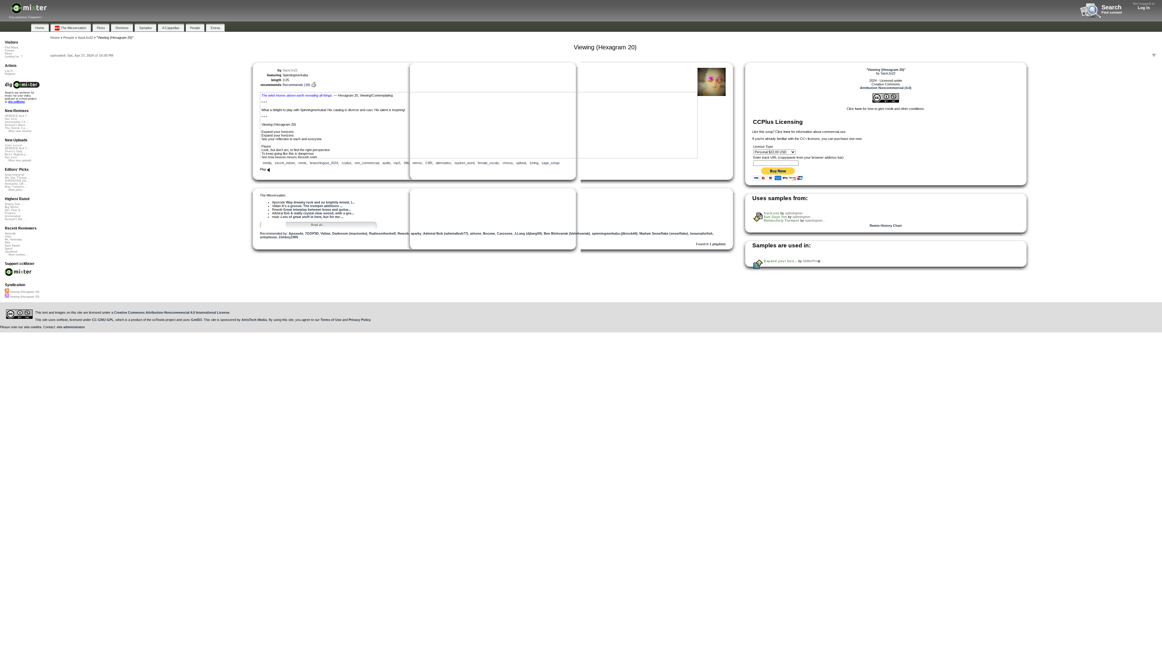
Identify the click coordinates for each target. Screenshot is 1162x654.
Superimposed (15, 174)
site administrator (71, 327)
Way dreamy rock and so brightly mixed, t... (320, 202)
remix (302, 163)
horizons (771, 213)
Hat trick (11, 119)
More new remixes (20, 131)
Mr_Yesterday (13, 239)
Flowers (10, 213)
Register (10, 73)
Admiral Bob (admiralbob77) (445, 233)
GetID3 (196, 320)
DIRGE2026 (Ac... (17, 180)
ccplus (346, 163)
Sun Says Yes (775, 217)
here (858, 109)
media (267, 163)
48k (406, 163)
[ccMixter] (29, 11)
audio (386, 163)
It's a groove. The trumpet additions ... (312, 206)
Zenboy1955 (288, 237)
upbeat (521, 163)
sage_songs (551, 163)
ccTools (158, 320)
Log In (1144, 7)
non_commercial (367, 163)
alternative (443, 163)
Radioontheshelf (382, 233)
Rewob (403, 233)
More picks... (16, 189)
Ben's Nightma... (16, 154)
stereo (417, 163)
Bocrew (489, 233)
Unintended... (14, 216)
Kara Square (12, 245)
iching (534, 163)
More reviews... (18, 254)
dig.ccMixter (16, 101)
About (8, 53)
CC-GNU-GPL (103, 320)
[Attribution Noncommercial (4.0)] (885, 101)
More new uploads (19, 160)
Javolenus (11, 251)
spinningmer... (795, 213)
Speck (9, 248)
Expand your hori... (780, 261)
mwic (8, 236)
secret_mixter (285, 163)
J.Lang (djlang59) (528, 233)
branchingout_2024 (324, 163)
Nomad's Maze (15, 125)
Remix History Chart (886, 225)
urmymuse (268, 237)
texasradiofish (701, 233)
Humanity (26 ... (16, 183)
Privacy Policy (360, 320)
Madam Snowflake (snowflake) (663, 233)
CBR (428, 163)
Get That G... (14, 210)
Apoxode (296, 233)
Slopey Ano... (14, 204)
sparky (416, 233)
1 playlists (718, 244)
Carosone (504, 233)
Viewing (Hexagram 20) (24, 291)
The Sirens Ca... (16, 128)
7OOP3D (312, 233)
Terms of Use (330, 320)
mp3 (397, 163)
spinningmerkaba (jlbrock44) (615, 233)
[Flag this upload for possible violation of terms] (1154, 55)
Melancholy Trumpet (782, 220)
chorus (508, 163)
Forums (10, 50)
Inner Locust (13, 145)
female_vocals (488, 163)
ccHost (62, 320)
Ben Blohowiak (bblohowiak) (567, 233)
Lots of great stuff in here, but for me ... (312, 217)
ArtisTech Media (254, 320)
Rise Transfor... (16, 186)
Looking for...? (14, 56)
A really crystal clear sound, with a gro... (322, 213)
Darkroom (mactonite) (349, 233)
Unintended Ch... (16, 122)
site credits (32, 327)
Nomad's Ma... (15, 219)
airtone (475, 233)
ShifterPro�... (813, 261)
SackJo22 (290, 70)
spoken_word (464, 163)
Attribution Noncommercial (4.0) (885, 88)
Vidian (325, 233)
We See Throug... (17, 177)
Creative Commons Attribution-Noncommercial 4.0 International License (171, 312)
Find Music (12, 47)
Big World (11, 207)
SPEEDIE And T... (17, 115)
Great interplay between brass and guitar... (317, 209)
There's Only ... (16, 151)
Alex (7, 242)
